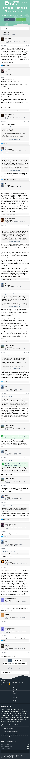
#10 (28, 432)
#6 (28, 225)
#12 (28, 485)
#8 (28, 352)
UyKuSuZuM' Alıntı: (6, 396)
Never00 (7, 645)
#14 (28, 531)
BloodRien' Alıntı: (5, 127)
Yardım (21, 682)
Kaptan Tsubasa (10, 148)
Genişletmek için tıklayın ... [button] (15, 139)
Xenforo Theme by (7, 757)
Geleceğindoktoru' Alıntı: (7, 551)
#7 (28, 291)
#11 (28, 457)
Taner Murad (15, 700)
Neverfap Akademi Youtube (10, 731)
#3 (28, 121)
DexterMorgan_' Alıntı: (7, 158)
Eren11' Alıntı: (5, 229)
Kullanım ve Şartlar (5, 682)
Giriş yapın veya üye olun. (11, 438)
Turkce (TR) (4, 680)
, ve (13, 179)
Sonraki (15, 660)
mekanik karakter (10, 598)
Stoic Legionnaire (10, 218)
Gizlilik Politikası (14, 682)
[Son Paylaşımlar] (26, 3)
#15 (28, 548)
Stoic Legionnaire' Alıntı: (7, 294)
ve (10, 110)
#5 (28, 191)
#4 (28, 155)
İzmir (18, 223)
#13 (28, 502)
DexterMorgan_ (5, 34)
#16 (28, 567)
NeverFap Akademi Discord (10, 734)
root (6, 560)
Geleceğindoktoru (10, 524)
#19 (28, 635)
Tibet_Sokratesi (9, 345)
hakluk (7, 614)
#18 (28, 621)
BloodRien (8, 70)
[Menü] (2, 3)
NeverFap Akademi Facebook (11, 737)
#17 (28, 606)
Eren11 (7, 184)
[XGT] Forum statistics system (9, 756)
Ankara (15, 188)
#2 (28, 77)
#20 (28, 652)
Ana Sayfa (5, 684)
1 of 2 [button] (10, 660)
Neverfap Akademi (8, 728)
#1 (28, 45)
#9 (28, 393)
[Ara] (28, 3)
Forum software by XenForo (12, 755)
